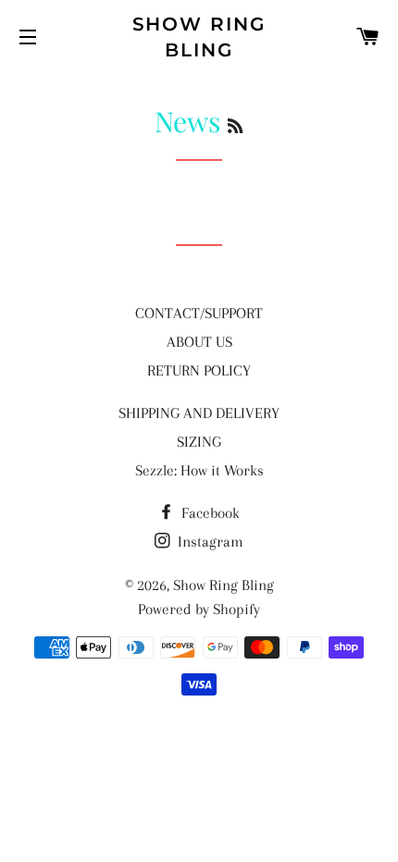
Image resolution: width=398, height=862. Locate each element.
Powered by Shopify (199, 609)
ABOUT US (199, 342)
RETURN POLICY (199, 370)
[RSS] (235, 126)
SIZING (199, 441)
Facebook (209, 513)
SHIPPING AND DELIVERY (199, 413)
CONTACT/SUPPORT (199, 313)
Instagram (208, 541)
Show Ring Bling (199, 37)
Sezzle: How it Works (199, 470)
